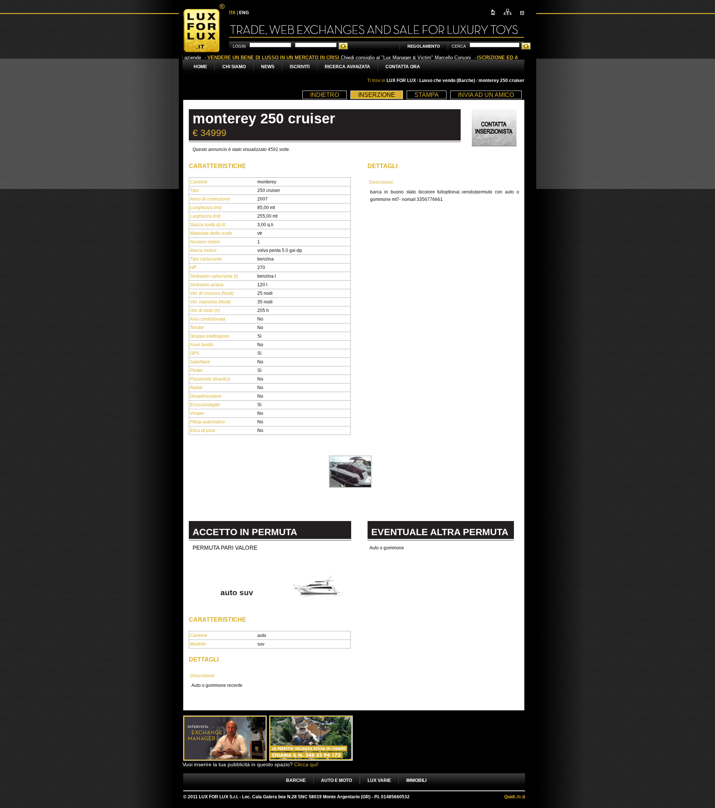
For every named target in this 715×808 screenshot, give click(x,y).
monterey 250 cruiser (501, 80)
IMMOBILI (416, 780)
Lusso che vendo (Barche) (447, 80)
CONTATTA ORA (402, 66)
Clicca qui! (306, 764)
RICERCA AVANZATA (347, 66)
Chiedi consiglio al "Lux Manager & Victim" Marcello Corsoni (325, 57)
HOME (200, 66)
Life (514, 796)
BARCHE (296, 780)
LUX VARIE (379, 780)
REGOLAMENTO (423, 46)
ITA (232, 12)
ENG (244, 12)
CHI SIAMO (234, 66)
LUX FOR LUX (401, 80)
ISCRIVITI (299, 66)
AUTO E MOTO (336, 780)
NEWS (267, 66)
